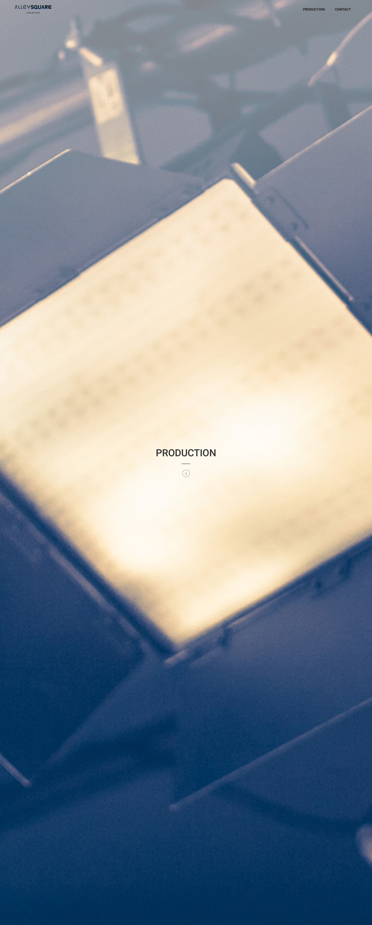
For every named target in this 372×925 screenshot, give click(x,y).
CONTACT (343, 9)
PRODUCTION (314, 9)
